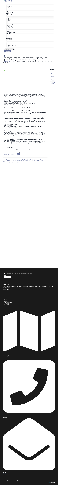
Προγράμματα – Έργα (11, 28)
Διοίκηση (8, 7)
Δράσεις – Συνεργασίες (10, 12)
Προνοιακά (9, 19)
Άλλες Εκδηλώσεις (6, 303)
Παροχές (9, 20)
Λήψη (18, 154)
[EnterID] (51, 482)
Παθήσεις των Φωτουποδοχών (11, 15)
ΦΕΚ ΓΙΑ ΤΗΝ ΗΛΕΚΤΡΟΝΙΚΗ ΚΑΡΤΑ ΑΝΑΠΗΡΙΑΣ (53, 74)
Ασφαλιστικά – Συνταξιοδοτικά (12, 21)
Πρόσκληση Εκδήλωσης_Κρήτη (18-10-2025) (10, 154)
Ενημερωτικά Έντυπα (10, 34)
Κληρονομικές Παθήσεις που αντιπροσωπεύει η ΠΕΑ (11, 293)
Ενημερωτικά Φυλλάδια (10, 11)
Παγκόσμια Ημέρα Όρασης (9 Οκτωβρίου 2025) (11, 162)
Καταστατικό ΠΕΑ (6, 294)
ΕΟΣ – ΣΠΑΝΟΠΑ (6, 304)
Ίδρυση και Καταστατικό (11, 32)
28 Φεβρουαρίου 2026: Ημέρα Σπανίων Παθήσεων (53, 80)
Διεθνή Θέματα (6, 295)
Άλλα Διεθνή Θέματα (9, 40)
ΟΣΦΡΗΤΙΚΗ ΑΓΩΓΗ (9, 37)
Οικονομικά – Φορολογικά (11, 24)
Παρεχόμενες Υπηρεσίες (10, 6)
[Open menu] (4, 56)
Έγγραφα (8, 46)
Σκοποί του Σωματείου (10, 5)
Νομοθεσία (8, 25)
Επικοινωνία (7, 51)
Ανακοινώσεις (8, 44)
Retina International (9, 39)
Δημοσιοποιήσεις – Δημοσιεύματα (11, 45)
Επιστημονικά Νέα (9, 26)
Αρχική (7, 2)
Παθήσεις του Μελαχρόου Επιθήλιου (12, 14)
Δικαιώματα (5, 299)
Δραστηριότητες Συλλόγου (8, 302)
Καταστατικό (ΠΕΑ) (9, 8)
